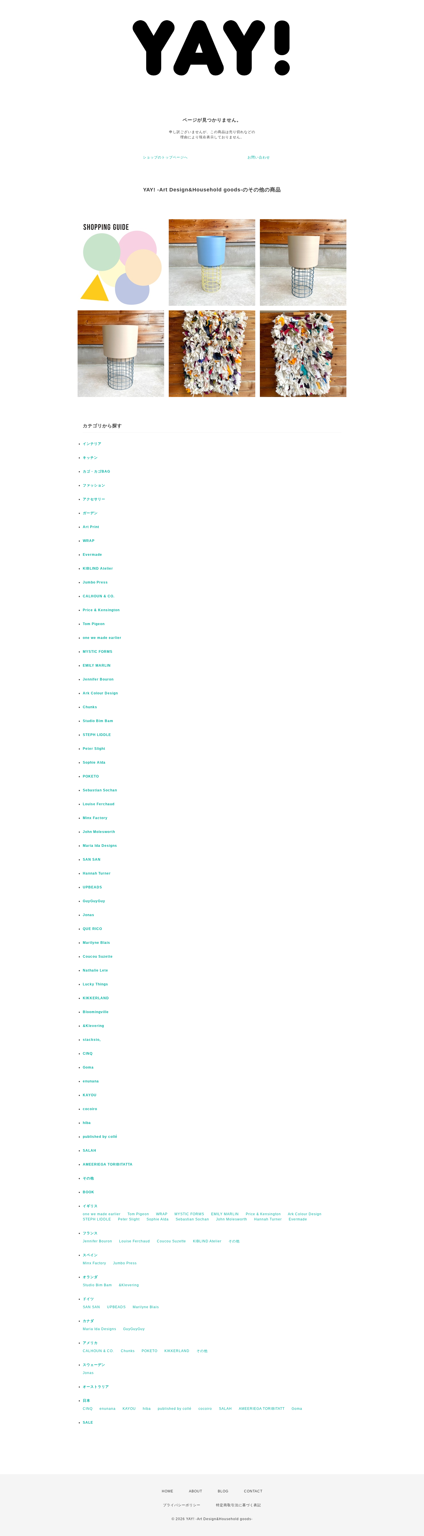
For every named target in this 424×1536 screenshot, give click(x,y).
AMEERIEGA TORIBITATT (262, 1409)
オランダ (90, 1277)
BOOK (88, 1192)
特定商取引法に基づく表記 (238, 1505)
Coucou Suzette (98, 957)
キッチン (90, 458)
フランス (90, 1233)
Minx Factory (95, 818)
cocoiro (90, 1109)
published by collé (100, 1137)
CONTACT (253, 1491)
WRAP (89, 541)
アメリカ (90, 1343)
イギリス (90, 1206)
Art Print (91, 527)
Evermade (92, 555)
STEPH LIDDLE (97, 735)
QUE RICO (92, 929)
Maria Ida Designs (100, 846)
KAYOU (90, 1095)
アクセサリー (94, 499)
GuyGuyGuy (94, 901)
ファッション (94, 485)
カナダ (88, 1321)
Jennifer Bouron (98, 679)
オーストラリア (96, 1387)
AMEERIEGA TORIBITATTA (108, 1164)
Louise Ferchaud (99, 804)
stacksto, (92, 1040)
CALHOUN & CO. (99, 596)
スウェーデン (94, 1365)
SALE (88, 1423)
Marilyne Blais (96, 943)
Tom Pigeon (94, 624)
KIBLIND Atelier (98, 568)
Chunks (90, 707)
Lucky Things (95, 984)
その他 (88, 1178)
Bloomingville (96, 1012)
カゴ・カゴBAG (96, 471)
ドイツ (88, 1299)
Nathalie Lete (95, 970)
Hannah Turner (97, 873)
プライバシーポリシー (181, 1505)
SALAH (89, 1151)
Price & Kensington (101, 610)
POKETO (91, 776)
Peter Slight (94, 749)
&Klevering (93, 1026)
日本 (86, 1401)
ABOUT (195, 1491)
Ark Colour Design (100, 693)
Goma (88, 1067)
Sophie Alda (94, 762)
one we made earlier (102, 638)
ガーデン (90, 513)
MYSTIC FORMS (97, 652)
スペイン (90, 1255)
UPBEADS (92, 887)
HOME (167, 1491)
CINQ (88, 1054)
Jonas (88, 915)
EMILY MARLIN (97, 665)
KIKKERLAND (96, 998)
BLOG (223, 1491)
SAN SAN (92, 860)
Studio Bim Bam (98, 721)
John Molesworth (99, 832)
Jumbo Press (95, 582)
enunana (91, 1081)
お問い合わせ (258, 157)
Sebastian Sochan (100, 790)
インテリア (92, 444)
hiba (87, 1123)
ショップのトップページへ (165, 157)
